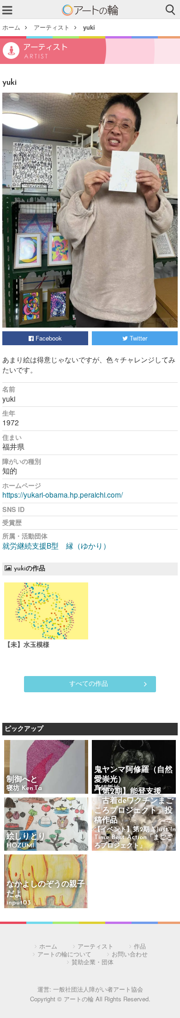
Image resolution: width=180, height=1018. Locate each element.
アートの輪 (90, 10)
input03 (18, 902)
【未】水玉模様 (26, 645)
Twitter (137, 338)
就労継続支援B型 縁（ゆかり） (56, 545)
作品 (140, 946)
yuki (89, 27)
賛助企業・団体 (93, 961)
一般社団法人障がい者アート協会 (98, 989)
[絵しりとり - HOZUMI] (46, 825)
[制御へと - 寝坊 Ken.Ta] (46, 767)
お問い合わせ (130, 953)
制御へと (22, 780)
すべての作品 (88, 683)
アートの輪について (64, 953)
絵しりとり (26, 837)
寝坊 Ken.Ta (24, 788)
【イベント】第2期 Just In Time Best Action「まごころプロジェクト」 (135, 837)
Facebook (48, 338)
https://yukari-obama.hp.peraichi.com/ (62, 494)
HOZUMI (20, 845)
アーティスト (52, 27)
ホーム (11, 27)
